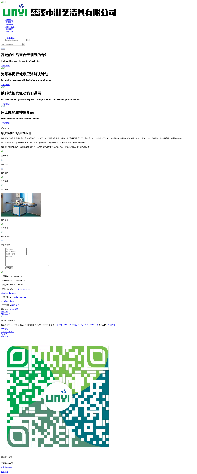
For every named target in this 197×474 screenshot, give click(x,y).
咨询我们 (9, 32)
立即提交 (9, 268)
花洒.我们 (15, 305)
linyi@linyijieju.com (22, 289)
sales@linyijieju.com (8, 293)
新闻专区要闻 (10, 27)
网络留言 (9, 29)
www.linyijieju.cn (7, 301)
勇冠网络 (111, 325)
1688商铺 (4, 312)
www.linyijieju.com (18, 297)
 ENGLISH (10, 38)
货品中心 (9, 24)
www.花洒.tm (15, 309)
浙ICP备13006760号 (64, 325)
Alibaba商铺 (5, 314)
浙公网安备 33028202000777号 (86, 325)
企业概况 (9, 22)
